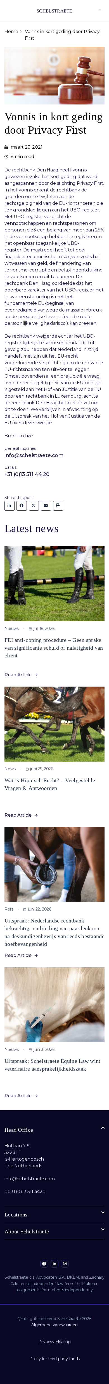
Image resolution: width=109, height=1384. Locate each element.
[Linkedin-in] (54, 1264)
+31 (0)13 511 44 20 (26, 474)
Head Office (18, 1130)
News (9, 768)
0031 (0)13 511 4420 (25, 1191)
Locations (16, 1214)
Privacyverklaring (54, 1341)
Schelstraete (54, 11)
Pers (8, 909)
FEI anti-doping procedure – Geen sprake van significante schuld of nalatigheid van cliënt (53, 648)
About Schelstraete (26, 1231)
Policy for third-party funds (54, 1358)
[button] (100, 11)
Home (11, 31)
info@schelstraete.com (33, 455)
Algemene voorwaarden (54, 1324)
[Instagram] (65, 1264)
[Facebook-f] (44, 1264)
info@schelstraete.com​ (29, 1178)
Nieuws (11, 628)
